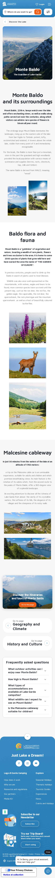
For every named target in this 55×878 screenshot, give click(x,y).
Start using (30, 844)
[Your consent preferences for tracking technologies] (4, 811)
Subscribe (30, 824)
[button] (27, 671)
